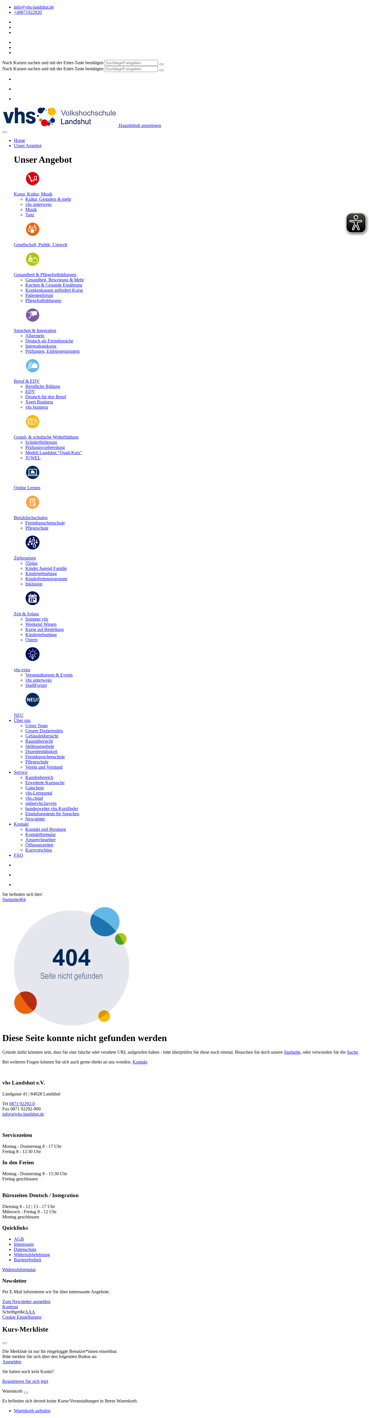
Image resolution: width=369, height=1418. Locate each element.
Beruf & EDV (27, 381)
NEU (19, 715)
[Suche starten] (161, 64)
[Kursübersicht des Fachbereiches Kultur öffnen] (32, 184)
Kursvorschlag (38, 850)
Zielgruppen (25, 558)
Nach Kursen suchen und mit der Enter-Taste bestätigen (52, 62)
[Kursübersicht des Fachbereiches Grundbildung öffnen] (32, 427)
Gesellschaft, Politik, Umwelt (40, 244)
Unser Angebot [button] (28, 145)
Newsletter (35, 818)
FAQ (18, 855)
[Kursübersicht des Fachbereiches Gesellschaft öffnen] (32, 234)
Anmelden (11, 1361)
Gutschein (34, 787)
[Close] (26, 1393)
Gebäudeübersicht (41, 735)
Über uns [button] (22, 720)
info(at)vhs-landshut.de (23, 1114)
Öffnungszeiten (39, 844)
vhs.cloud (34, 798)
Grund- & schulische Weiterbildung (46, 437)
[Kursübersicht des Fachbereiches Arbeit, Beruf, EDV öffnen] (32, 371)
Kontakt (140, 1061)
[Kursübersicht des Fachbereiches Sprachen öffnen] (32, 320)
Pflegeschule (36, 761)
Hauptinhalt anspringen (139, 125)
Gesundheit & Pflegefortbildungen (45, 274)
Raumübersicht (39, 741)
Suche (352, 1052)
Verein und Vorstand (44, 767)
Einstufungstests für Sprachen (52, 813)
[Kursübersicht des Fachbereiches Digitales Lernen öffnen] (32, 477)
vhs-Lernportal (38, 792)
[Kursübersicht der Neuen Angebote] (32, 705)
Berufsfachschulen (31, 517)
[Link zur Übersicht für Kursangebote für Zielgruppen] (32, 548)
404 (22, 899)
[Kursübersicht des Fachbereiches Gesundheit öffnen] (32, 264)
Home (19, 140)
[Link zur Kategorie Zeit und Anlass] (32, 604)
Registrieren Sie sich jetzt (25, 1381)
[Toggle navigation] (4, 132)
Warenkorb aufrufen (32, 1410)
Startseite (10, 899)
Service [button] (20, 772)
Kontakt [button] (21, 824)
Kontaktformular (40, 834)
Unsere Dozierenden (44, 730)
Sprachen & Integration (35, 330)
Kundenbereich (39, 777)
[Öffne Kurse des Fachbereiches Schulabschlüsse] (32, 507)
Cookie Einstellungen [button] (22, 1317)
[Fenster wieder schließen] (4, 1343)
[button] (19, 1269)
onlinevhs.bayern (41, 803)
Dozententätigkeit (41, 751)
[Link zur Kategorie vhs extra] (32, 659)
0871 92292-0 (22, 1103)
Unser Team (36, 725)
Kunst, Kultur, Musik (33, 194)
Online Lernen (27, 487)
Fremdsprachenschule (45, 756)
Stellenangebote (39, 746)
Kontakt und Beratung (45, 829)
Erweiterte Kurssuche (45, 782)
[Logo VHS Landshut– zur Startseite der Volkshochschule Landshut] (60, 125)
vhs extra (22, 669)
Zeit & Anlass (26, 613)
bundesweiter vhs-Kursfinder (51, 808)
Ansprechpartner (40, 839)
